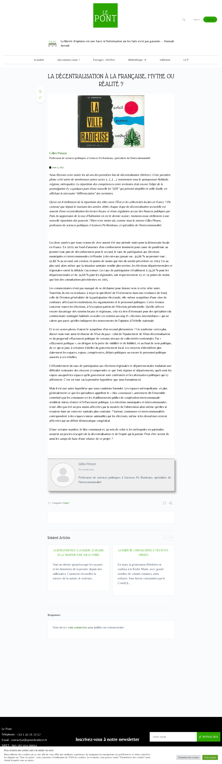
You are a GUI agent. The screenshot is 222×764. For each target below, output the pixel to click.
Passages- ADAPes (104, 59)
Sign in (196, 19)
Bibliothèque (135, 59)
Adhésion (165, 59)
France (66, 503)
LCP (186, 59)
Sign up (210, 19)
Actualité (39, 59)
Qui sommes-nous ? (68, 59)
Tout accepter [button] (210, 757)
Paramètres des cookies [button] (188, 757)
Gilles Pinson (87, 464)
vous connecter (77, 627)
